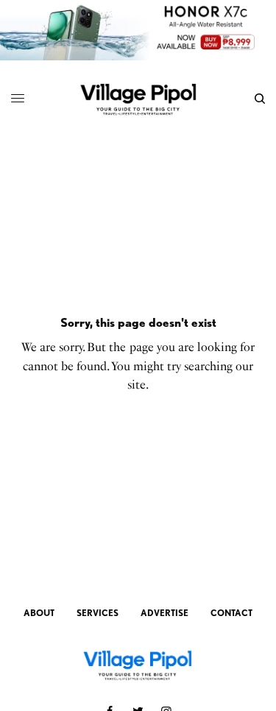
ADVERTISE (164, 612)
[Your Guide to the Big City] (138, 98)
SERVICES (97, 612)
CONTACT (231, 612)
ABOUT (39, 612)
